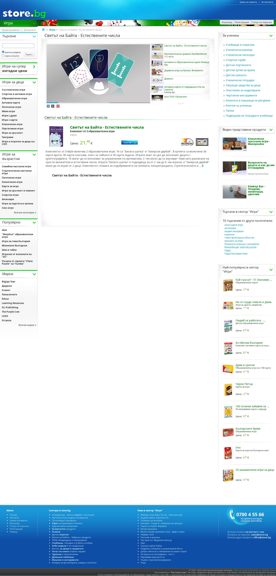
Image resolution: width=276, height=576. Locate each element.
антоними (230, 228)
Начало (13, 514)
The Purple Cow (10, 311)
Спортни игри (10, 194)
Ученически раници (239, 50)
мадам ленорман (234, 231)
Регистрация (16, 528)
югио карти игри (234, 224)
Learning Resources (13, 303)
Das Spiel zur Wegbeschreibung (156, 540)
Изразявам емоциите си (153, 557)
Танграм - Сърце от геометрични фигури (161, 523)
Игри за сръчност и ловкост (18, 190)
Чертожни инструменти (241, 95)
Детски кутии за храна (240, 70)
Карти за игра (10, 186)
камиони (230, 234)
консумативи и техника (67, 523)
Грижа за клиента (248, 2)
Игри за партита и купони (17, 203)
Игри (8, 22)
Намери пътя (147, 534)
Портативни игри (12, 128)
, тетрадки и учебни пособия (72, 543)
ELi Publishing (10, 307)
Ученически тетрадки (240, 80)
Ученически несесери (240, 55)
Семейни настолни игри (16, 166)
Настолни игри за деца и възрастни (70, 517)
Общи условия (240, 570)
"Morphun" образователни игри (17, 235)
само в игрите (12, 55)
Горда (228, 250)
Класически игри (12, 124)
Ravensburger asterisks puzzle (240, 247)
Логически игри (11, 107)
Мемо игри (8, 111)
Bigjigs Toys (8, 281)
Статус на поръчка (19, 526)
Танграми (7, 137)
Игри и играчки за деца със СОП (18, 143)
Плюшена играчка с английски (242, 244)
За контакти (267, 2)
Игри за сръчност (12, 132)
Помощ (13, 531)
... (200, 165)
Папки (230, 110)
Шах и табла (9, 249)
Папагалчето (9, 294)
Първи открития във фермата (156, 559)
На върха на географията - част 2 (157, 554)
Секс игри (8, 207)
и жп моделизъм (68, 545)
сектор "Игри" (248, 212)
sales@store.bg (259, 534)
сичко (68, 548)
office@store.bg (262, 537)
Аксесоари (8, 199)
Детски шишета (236, 75)
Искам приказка (149, 528)
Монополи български (14, 245)
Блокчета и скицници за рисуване (248, 100)
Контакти (14, 517)
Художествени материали (65, 526)
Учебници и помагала (240, 44)
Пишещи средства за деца (243, 85)
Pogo (143, 562)
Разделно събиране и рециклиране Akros (162, 548)
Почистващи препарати (64, 520)
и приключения (65, 554)
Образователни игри (14, 98)
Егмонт (6, 290)
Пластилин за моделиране (243, 90)
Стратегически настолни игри (17, 172)
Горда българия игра (236, 253)
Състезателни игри (13, 89)
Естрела (6, 320)
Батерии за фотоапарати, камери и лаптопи (74, 562)
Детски (60, 534)
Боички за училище (239, 105)
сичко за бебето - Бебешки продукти (71, 537)
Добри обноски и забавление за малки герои (164, 551)
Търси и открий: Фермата (154, 526)
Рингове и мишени (150, 537)
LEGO (5, 316)
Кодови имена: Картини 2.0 (154, 517)
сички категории (24, 212)
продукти (64, 528)
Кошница (14, 523)
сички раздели (13, 52)
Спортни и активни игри (17, 94)
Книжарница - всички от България (73, 514)
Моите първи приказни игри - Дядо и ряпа (162, 531)
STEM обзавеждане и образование (69, 540)
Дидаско (7, 285)
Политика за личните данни (262, 570)
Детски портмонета (238, 65)
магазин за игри (234, 240)
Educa (5, 298)
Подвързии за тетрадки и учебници (249, 115)
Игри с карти (9, 120)
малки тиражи (68, 551)
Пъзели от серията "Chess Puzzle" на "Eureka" (17, 262)
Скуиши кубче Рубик (151, 545)
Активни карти (11, 102)
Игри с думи (9, 115)
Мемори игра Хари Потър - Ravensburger (162, 514)
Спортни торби (236, 60)
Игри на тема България (16, 241)
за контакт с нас (254, 531)
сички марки (26, 325)
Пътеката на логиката (151, 520)
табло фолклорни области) (239, 237)
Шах (4, 230)
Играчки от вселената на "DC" (17, 255)
